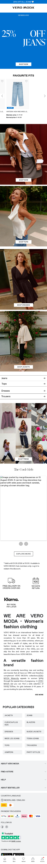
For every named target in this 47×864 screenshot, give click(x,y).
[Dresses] (23, 294)
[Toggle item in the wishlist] (20, 81)
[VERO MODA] (23, 8)
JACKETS (9, 715)
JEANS (29, 715)
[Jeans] (23, 41)
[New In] (23, 154)
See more (39, 695)
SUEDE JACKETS (34, 732)
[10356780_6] (23, 201)
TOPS (7, 745)
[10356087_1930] (23, 264)
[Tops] (23, 231)
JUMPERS (9, 752)
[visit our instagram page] (6, 827)
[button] (11, 94)
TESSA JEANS (33, 738)
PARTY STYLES (33, 752)
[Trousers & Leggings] (23, 398)
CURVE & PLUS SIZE (11, 723)
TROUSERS (32, 745)
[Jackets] (23, 356)
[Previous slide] (2, 96)
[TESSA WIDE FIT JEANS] (23, 433)
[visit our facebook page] (2, 827)
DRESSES (9, 732)
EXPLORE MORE (23, 554)
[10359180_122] (23, 326)
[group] (11, 99)
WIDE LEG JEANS (12, 738)
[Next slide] (45, 96)
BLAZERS (31, 722)
